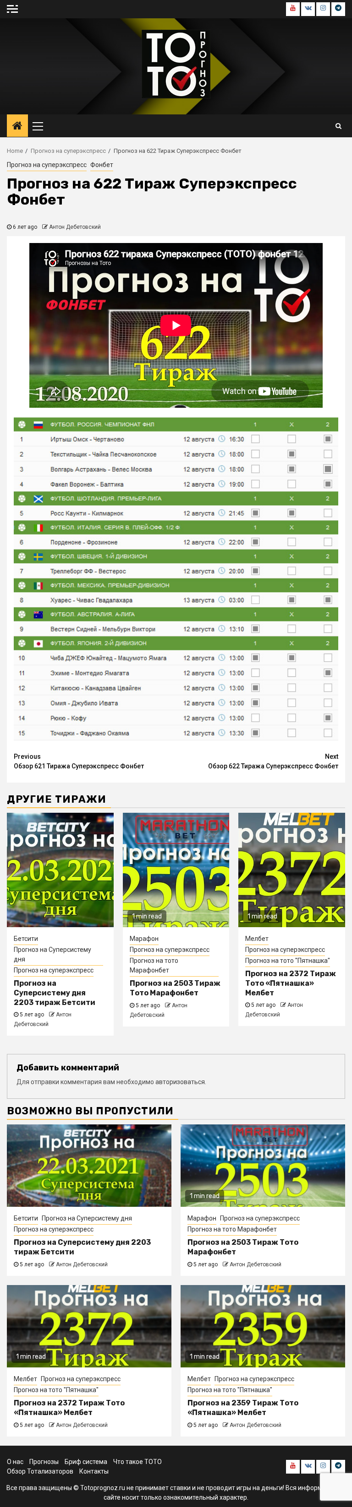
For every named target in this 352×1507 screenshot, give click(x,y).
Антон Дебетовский (75, 227)
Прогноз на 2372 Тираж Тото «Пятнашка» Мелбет (290, 983)
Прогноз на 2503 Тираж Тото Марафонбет (175, 988)
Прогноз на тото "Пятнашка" (287, 960)
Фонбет (101, 164)
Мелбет (257, 938)
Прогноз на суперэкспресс (47, 164)
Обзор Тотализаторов (40, 1471)
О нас (15, 1461)
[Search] (338, 126)
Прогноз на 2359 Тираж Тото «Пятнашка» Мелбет (242, 1408)
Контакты (94, 1471)
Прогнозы (44, 1461)
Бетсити (26, 938)
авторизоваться (180, 1082)
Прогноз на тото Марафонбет (154, 965)
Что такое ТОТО (137, 1461)
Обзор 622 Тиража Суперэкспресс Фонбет (273, 761)
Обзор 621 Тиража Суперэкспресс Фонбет (79, 761)
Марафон (144, 938)
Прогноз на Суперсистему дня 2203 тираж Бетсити (54, 993)
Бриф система (86, 1461)
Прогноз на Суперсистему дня (52, 954)
